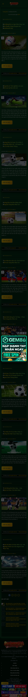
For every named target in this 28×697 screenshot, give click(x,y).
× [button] (24, 338)
